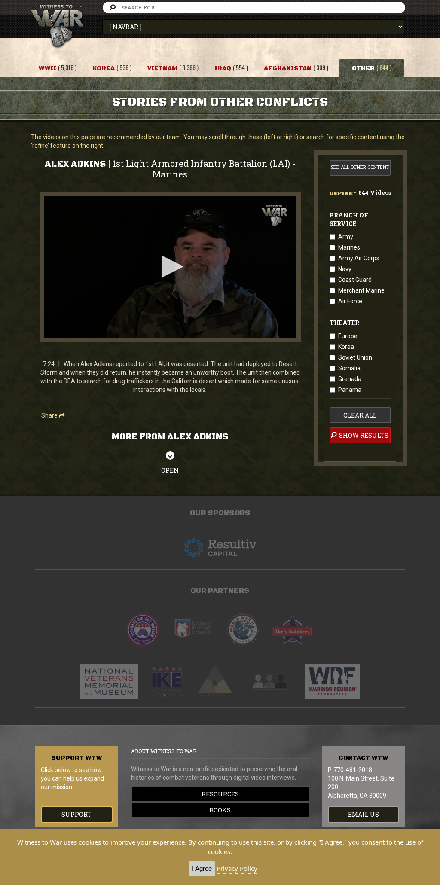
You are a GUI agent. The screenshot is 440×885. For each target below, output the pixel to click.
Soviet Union (355, 357)
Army (345, 236)
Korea (346, 346)
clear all (360, 415)
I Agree (202, 868)
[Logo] (274, 215)
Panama (349, 389)
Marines (349, 247)
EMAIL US (363, 814)
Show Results (363, 435)
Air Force (350, 301)
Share (50, 415)
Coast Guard (355, 279)
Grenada (349, 378)
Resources (220, 794)
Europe (348, 336)
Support (76, 814)
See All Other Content (360, 167)
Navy (344, 269)
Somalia (349, 368)
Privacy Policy (237, 868)
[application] (170, 267)
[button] (169, 266)
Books (220, 810)
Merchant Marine (361, 290)
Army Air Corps (358, 258)
